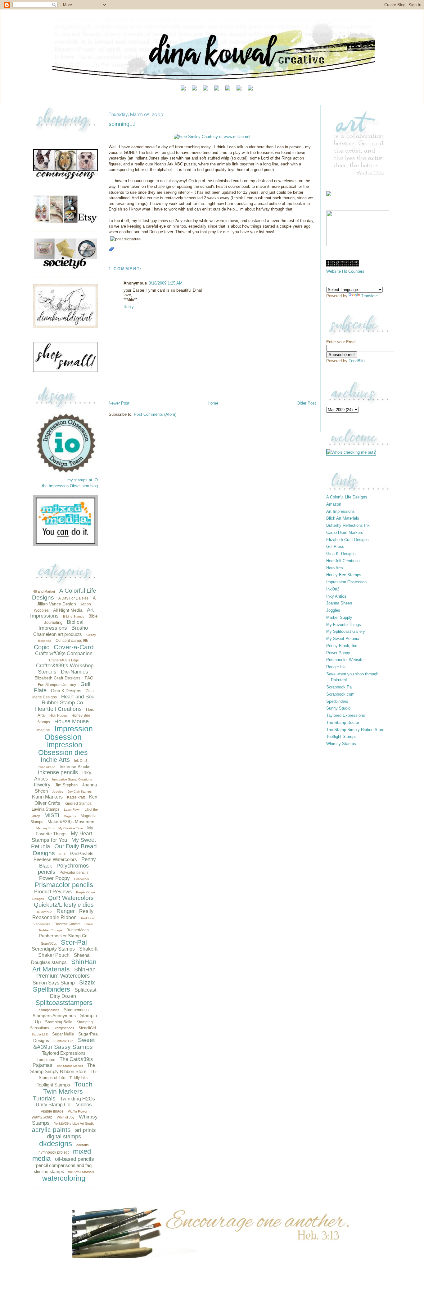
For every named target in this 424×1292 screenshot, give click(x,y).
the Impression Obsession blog (70, 486)
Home (213, 403)
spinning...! (122, 124)
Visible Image (52, 1111)
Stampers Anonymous (54, 1015)
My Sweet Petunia (342, 638)
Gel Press (335, 546)
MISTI (51, 815)
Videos (84, 1105)
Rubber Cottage (50, 930)
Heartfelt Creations (58, 709)
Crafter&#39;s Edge (64, 660)
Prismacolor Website (344, 659)
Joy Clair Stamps (80, 791)
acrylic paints (51, 1129)
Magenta (70, 816)
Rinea (88, 924)
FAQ (89, 677)
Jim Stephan (66, 785)
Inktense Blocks (75, 766)
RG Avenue (44, 912)
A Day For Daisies (73, 598)
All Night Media (68, 610)
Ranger (65, 911)
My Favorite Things (343, 624)
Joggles (57, 791)
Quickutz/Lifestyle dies (64, 904)
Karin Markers (47, 796)
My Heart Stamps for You (62, 837)
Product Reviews (53, 891)
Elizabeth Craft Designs (57, 677)
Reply (129, 306)
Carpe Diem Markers (344, 532)
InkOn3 (332, 589)
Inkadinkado (46, 767)
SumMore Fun (63, 1041)
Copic (41, 647)
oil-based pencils (74, 1159)
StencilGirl (87, 1028)
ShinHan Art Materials (64, 965)
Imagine (43, 730)
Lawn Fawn (72, 809)
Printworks (81, 879)
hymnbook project (53, 1152)
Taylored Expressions (64, 1053)
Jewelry (42, 785)
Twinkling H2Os (77, 1098)
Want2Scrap (42, 1117)
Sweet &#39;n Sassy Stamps (64, 1043)
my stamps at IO (82, 480)
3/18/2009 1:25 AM (166, 283)
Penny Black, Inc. (342, 645)
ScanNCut (48, 943)
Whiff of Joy (65, 1117)
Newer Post (119, 403)
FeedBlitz (357, 361)
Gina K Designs (66, 690)
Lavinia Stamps (46, 809)
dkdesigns (55, 1143)
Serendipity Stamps (53, 949)
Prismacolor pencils (63, 885)
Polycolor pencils (74, 872)
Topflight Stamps (53, 1084)
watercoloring (63, 1178)
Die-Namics (74, 672)
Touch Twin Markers (67, 1088)
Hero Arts (334, 568)
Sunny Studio (338, 708)
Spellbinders (51, 989)
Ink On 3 (80, 760)
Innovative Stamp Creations (72, 779)
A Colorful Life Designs (346, 497)
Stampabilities (49, 1010)
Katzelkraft (76, 797)
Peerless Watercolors (55, 859)
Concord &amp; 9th (72, 640)
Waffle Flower (77, 1111)
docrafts (82, 1145)
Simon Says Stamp (54, 982)
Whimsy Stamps (341, 743)
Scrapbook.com (340, 694)
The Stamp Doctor (342, 722)
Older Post (306, 403)
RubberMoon (77, 930)
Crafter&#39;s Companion (63, 653)
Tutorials (44, 1098)
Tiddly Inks (79, 1078)
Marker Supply (339, 617)
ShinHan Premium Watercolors (66, 972)
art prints (85, 1130)
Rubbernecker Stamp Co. (64, 935)
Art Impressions (340, 511)
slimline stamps (49, 1171)
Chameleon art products (57, 634)
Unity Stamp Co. (54, 1104)
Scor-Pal (74, 942)
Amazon (333, 504)
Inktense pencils (58, 772)
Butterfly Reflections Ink (348, 525)
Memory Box (45, 828)
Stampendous (76, 1009)
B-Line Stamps (73, 616)
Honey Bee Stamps (343, 574)
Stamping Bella (58, 1022)
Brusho (79, 628)
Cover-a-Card (74, 647)
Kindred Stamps (78, 803)
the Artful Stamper (81, 1172)
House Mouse (71, 721)
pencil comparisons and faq (64, 1165)
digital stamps (64, 1136)
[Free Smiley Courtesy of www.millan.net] (212, 136)
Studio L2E (40, 1034)
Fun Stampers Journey (57, 685)
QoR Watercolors (71, 898)
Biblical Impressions (61, 625)
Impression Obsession (68, 732)
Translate (369, 296)
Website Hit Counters (345, 271)
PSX (62, 854)
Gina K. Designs (341, 553)
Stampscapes (63, 1028)
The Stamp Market (69, 1065)
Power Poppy (54, 878)
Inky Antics (336, 596)
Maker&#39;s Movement (71, 821)
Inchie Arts (55, 759)
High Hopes (58, 715)
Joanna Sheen (339, 603)
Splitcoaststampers (63, 1003)
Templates (46, 1059)
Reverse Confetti (67, 924)
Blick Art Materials (342, 518)
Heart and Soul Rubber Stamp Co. (69, 700)
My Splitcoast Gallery (345, 631)
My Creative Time (70, 828)
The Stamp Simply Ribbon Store (355, 729)
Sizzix (87, 982)
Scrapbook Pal (339, 687)
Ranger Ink (336, 667)
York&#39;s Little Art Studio (74, 1123)
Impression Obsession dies (63, 749)
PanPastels (81, 853)
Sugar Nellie (63, 1034)
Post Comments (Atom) (155, 414)
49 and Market (44, 591)
